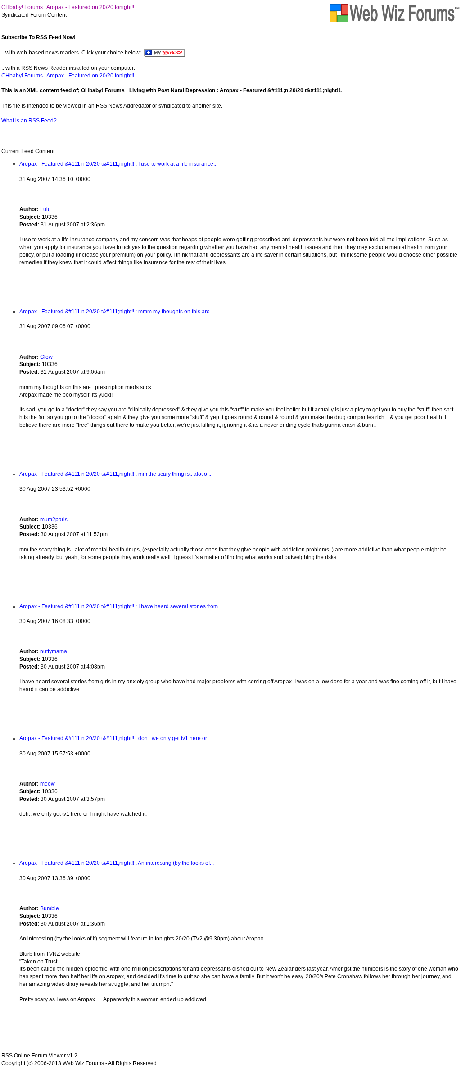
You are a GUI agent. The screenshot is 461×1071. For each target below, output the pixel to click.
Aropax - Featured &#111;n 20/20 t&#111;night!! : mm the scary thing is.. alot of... (115, 474)
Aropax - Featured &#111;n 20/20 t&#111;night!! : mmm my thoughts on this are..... (118, 311)
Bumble (49, 908)
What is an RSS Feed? (29, 120)
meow (47, 784)
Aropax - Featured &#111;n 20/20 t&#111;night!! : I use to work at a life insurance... (118, 164)
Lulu (45, 209)
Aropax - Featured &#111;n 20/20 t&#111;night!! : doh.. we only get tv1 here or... (115, 738)
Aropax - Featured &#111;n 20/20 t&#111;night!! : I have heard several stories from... (120, 606)
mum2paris (54, 519)
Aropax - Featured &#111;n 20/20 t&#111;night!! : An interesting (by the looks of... (116, 863)
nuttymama (53, 651)
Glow (46, 357)
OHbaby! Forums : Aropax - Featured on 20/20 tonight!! (67, 7)
